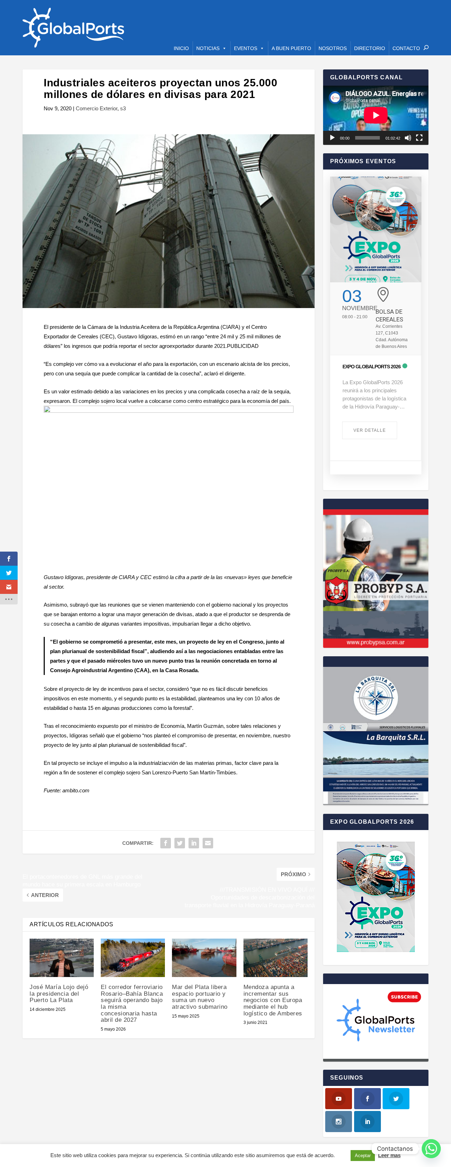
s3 (123, 108)
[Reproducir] (332, 137)
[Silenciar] (408, 137)
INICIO (181, 48)
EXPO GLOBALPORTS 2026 (371, 366)
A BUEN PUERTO (291, 48)
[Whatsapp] (431, 1148)
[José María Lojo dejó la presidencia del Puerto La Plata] (62, 958)
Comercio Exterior (96, 108)
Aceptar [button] (363, 1155)
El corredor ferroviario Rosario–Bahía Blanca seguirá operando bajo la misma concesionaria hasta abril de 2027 (132, 1004)
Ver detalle (369, 430)
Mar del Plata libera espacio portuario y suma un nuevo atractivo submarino (200, 997)
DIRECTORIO (369, 48)
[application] (375, 115)
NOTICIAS (208, 48)
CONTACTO (406, 48)
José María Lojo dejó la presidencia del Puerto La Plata (59, 993)
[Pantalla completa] (419, 137)
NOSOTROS (333, 48)
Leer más (389, 1155)
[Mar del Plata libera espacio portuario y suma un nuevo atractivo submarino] (204, 958)
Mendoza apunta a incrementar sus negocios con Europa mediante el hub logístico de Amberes (272, 1000)
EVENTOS (245, 48)
